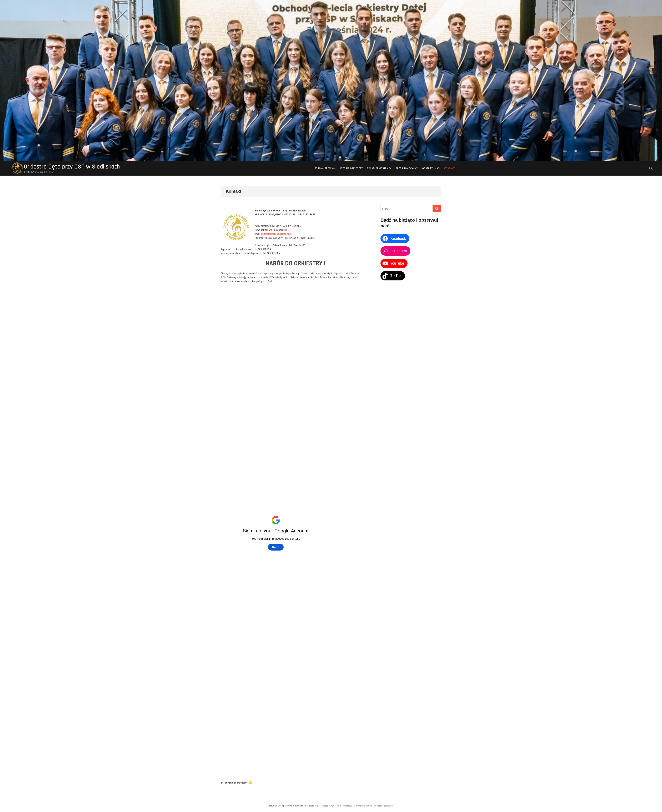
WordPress (347, 806)
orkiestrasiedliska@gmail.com (276, 233)
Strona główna (325, 168)
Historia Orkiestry (351, 168)
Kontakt (449, 168)
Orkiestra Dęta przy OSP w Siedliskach (72, 167)
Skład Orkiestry (377, 168)
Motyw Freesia (335, 806)
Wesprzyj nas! (431, 168)
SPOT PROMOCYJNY (407, 168)
